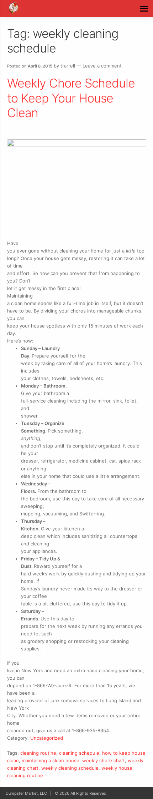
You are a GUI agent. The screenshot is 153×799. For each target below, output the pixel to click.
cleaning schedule (79, 753)
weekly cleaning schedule (70, 768)
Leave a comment (102, 66)
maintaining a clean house (50, 760)
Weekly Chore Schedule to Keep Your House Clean (71, 98)
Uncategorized (46, 738)
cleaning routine (38, 753)
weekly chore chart (103, 760)
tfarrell (67, 66)
